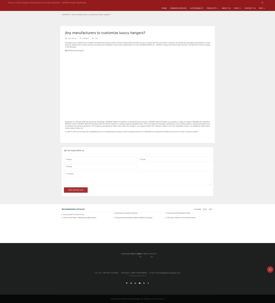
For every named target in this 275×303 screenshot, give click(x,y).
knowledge (197, 209)
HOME (123, 254)
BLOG (205, 209)
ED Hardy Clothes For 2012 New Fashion (181, 217)
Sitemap (148, 299)
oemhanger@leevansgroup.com (167, 273)
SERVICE (129, 254)
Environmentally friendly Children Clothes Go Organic (133, 217)
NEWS (145, 254)
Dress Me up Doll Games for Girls (178, 213)
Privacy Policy (158, 299)
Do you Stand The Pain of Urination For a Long (74, 214)
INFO (210, 209)
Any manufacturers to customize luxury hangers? (91, 14)
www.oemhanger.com (134, 299)
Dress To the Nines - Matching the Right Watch (79, 217)
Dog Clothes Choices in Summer (126, 213)
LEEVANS (65, 14)
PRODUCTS (136, 254)
